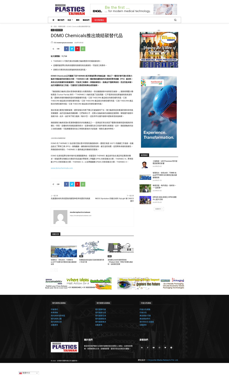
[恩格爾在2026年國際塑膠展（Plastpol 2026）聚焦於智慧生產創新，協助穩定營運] (121, 248)
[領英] (142, 347)
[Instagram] (159, 347)
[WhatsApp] (83, 48)
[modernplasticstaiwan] (52, 42)
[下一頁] (56, 269)
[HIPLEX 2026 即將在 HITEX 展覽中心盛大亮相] (145, 200)
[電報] (171, 347)
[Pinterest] (77, 48)
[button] (175, 20)
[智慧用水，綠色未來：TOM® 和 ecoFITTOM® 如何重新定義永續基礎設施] (64, 248)
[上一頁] (52, 269)
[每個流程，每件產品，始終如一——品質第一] (145, 188)
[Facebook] (66, 48)
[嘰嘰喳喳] (72, 48)
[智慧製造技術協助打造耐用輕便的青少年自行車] (92, 248)
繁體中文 (26, 373)
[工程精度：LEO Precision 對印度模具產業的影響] (145, 164)
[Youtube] (153, 347)
